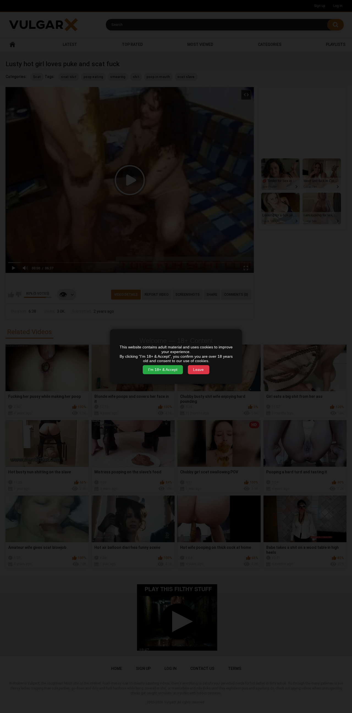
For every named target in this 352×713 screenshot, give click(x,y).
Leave (198, 369)
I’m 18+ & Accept (162, 369)
